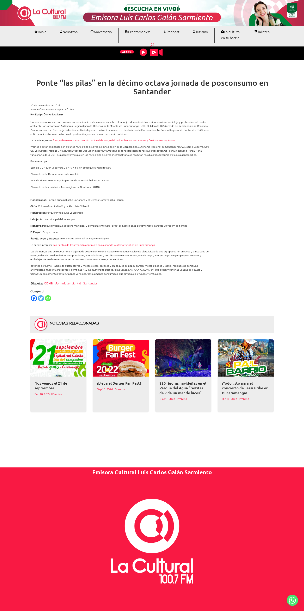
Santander (90, 283)
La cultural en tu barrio (231, 35)
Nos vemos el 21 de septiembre (51, 385)
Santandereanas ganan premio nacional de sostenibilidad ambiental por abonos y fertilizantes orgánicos (114, 140)
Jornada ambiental (68, 283)
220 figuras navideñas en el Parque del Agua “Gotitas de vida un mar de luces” (182, 388)
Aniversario (103, 32)
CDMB (48, 283)
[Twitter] (41, 298)
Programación (139, 32)
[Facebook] (34, 298)
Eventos (57, 394)
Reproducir (143, 52)
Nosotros (70, 32)
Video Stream (156, 52)
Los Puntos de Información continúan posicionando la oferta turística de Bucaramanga (104, 245)
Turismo (202, 32)
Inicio (42, 32)
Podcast (173, 32)
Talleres (263, 32)
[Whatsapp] (48, 298)
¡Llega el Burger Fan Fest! (119, 383)
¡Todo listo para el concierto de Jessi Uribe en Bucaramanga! (245, 388)
